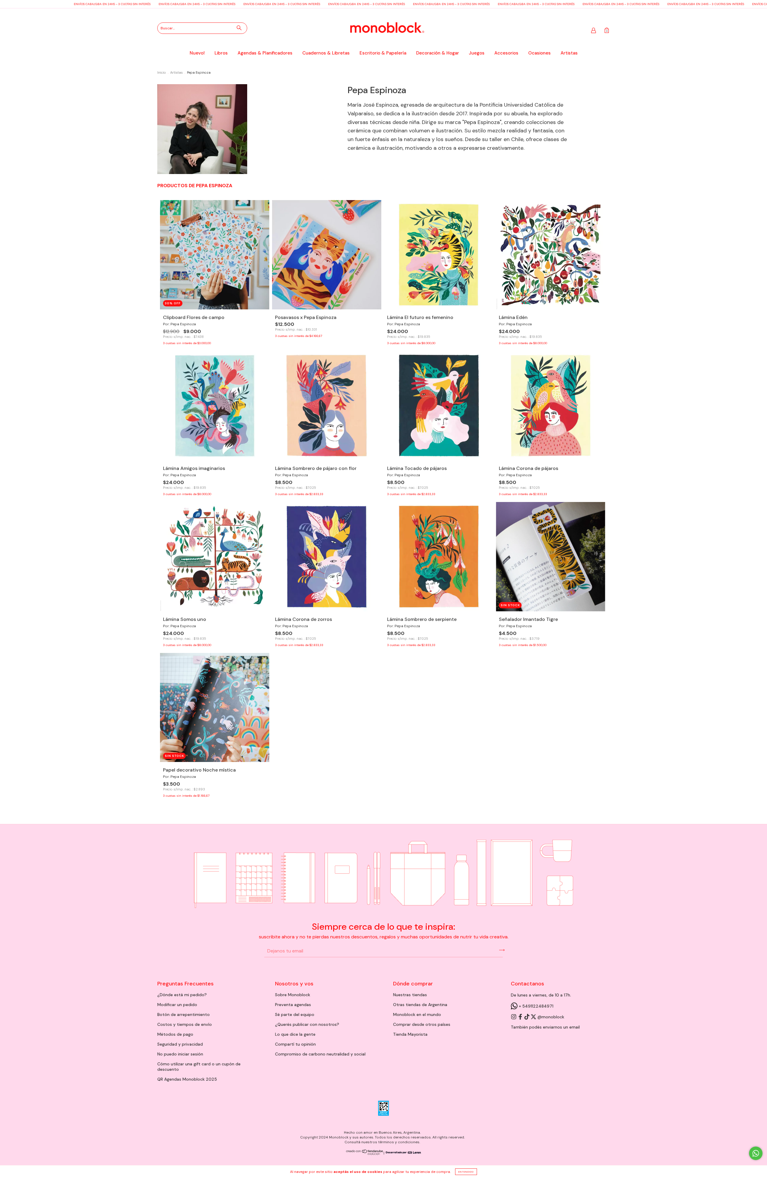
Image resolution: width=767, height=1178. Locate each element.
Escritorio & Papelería (383, 53)
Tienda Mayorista (410, 1034)
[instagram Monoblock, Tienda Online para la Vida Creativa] (514, 1016)
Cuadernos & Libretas (326, 53)
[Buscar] (239, 27)
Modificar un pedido (177, 1004)
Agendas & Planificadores (265, 53)
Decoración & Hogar (437, 53)
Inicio (161, 72)
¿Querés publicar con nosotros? (307, 1024)
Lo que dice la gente (295, 1034)
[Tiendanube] (365, 1153)
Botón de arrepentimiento (183, 1014)
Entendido (466, 1171)
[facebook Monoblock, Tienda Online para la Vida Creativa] (520, 1016)
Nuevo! (197, 53)
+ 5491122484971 (535, 1006)
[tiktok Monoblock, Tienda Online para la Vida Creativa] (527, 1016)
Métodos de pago (175, 1034)
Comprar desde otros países (421, 1024)
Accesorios (506, 53)
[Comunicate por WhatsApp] (756, 1153)
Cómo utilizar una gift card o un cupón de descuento (199, 1066)
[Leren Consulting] (402, 1152)
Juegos (476, 53)
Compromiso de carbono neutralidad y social (320, 1054)
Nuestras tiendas (410, 994)
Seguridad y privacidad (180, 1044)
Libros (221, 53)
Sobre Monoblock (292, 994)
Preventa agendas (293, 1004)
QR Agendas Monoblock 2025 (187, 1079)
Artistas (569, 53)
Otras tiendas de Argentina (420, 1004)
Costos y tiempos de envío (184, 1024)
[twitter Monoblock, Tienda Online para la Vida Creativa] (534, 1016)
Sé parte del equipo (294, 1014)
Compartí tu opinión (295, 1044)
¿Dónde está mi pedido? (182, 994)
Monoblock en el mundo (417, 1014)
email (574, 1027)
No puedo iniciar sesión (180, 1054)
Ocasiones (539, 53)
